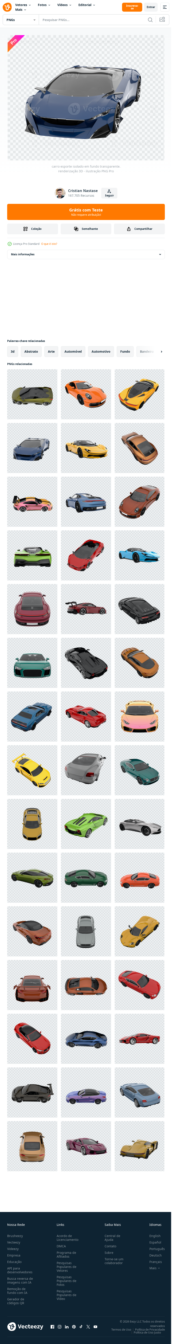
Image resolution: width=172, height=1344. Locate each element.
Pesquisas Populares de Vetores (65, 1265)
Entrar (151, 7)
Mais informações (22, 252)
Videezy (13, 1247)
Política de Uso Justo (144, 1330)
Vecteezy (13, 1240)
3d (13, 349)
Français (152, 1260)
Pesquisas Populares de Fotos (65, 1279)
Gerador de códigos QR (15, 1299)
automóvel (73, 349)
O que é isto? (49, 244)
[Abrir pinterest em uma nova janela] (74, 1324)
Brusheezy (15, 1234)
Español (152, 1240)
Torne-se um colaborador (112, 1259)
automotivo (101, 349)
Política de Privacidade (146, 1327)
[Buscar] (150, 19)
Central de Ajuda (110, 1236)
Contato (108, 1244)
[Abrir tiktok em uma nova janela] (81, 1324)
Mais (18, 9)
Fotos (42, 5)
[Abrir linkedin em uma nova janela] (67, 1324)
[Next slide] (154, 349)
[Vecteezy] (7, 7)
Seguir (109, 195)
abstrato (31, 349)
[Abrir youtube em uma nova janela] (95, 1324)
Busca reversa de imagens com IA (20, 1278)
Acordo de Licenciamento (66, 1236)
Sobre (107, 1250)
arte (51, 349)
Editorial (84, 5)
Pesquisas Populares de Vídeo (65, 1293)
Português (153, 1247)
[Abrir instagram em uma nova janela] (59, 1324)
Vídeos (62, 5)
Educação (14, 1260)
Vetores (21, 5)
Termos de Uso (118, 1327)
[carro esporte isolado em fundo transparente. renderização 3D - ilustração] (32, 392)
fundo (125, 349)
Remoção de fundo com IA (17, 1289)
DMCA (60, 1244)
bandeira (147, 349)
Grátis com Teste (86, 212)
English (151, 1234)
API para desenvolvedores (19, 1268)
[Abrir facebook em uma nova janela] (52, 1324)
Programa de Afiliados (65, 1252)
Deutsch (152, 1253)
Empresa (13, 1253)
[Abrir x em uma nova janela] (88, 1324)
